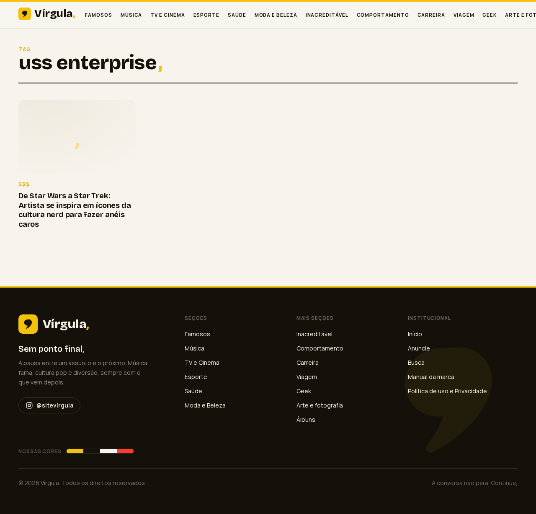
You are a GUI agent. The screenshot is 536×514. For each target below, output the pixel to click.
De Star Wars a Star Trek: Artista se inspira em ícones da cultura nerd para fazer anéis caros (74, 210)
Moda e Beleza (276, 15)
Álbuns (305, 419)
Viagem (464, 15)
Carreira (431, 15)
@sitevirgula (54, 405)
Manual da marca (431, 377)
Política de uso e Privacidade (447, 391)
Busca (416, 362)
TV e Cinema (167, 15)
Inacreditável (327, 15)
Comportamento (383, 15)
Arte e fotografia (319, 405)
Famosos (98, 15)
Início (415, 334)
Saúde (237, 15)
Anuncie (419, 348)
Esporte (206, 15)
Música (131, 15)
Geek (489, 15)
